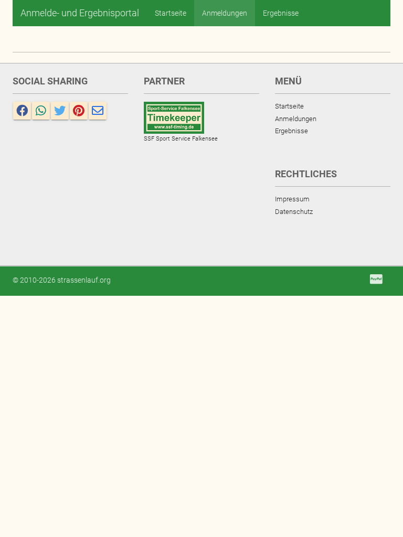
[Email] (98, 111)
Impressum (292, 199)
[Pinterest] (79, 111)
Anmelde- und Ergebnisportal (79, 12)
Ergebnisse (281, 13)
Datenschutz (294, 212)
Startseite (170, 13)
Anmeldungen (224, 13)
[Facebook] (22, 111)
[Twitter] (60, 111)
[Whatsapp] (41, 111)
